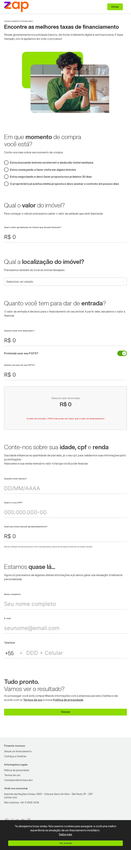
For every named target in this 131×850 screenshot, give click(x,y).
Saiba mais (65, 834)
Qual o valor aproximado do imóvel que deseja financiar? (32, 227)
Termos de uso (32, 699)
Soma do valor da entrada (66, 398)
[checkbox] (122, 353)
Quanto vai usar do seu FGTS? (19, 365)
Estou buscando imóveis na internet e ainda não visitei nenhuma (51, 162)
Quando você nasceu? (15, 478)
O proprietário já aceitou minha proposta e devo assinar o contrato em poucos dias (64, 183)
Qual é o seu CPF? (13, 502)
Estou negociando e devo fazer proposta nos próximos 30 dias (51, 176)
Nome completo (12, 594)
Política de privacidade (68, 699)
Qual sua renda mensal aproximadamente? (25, 526)
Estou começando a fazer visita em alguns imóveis (43, 169)
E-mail (7, 618)
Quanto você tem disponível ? (19, 331)
